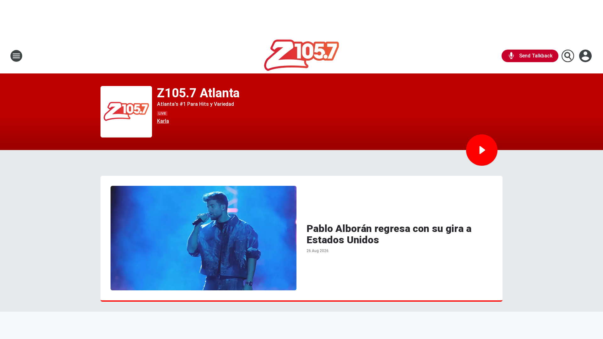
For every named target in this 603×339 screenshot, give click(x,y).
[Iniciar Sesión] (586, 56)
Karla (163, 121)
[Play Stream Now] (481, 150)
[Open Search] (568, 56)
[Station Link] (301, 56)
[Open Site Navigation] (16, 56)
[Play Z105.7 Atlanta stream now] (126, 112)
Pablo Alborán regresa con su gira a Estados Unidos (389, 234)
